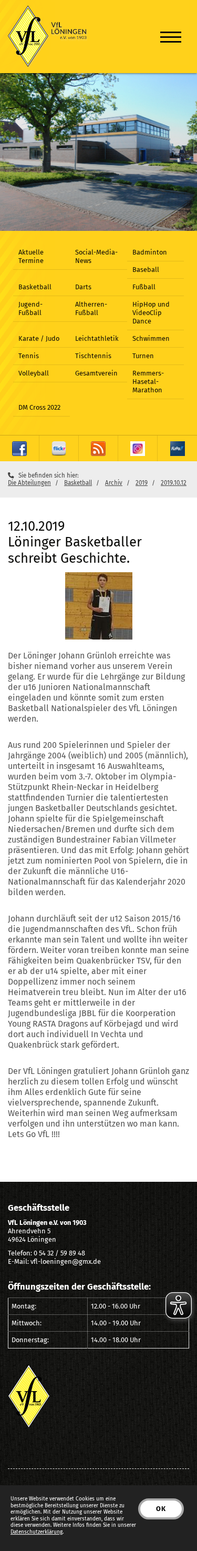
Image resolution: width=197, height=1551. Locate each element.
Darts (83, 287)
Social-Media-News (96, 256)
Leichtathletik (97, 338)
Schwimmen (151, 338)
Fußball (143, 287)
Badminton (149, 252)
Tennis (28, 356)
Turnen (143, 356)
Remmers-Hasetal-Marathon (148, 381)
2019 (142, 482)
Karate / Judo (38, 338)
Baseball (145, 269)
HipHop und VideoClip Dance (151, 312)
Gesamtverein (96, 373)
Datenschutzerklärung (37, 1532)
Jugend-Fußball (30, 308)
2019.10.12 (173, 482)
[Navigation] (170, 36)
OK (161, 1509)
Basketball (34, 287)
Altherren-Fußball (91, 308)
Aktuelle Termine (31, 256)
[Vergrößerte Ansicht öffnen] (98, 606)
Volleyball (33, 373)
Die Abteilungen (29, 482)
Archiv (113, 482)
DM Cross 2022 (39, 407)
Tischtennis (93, 356)
